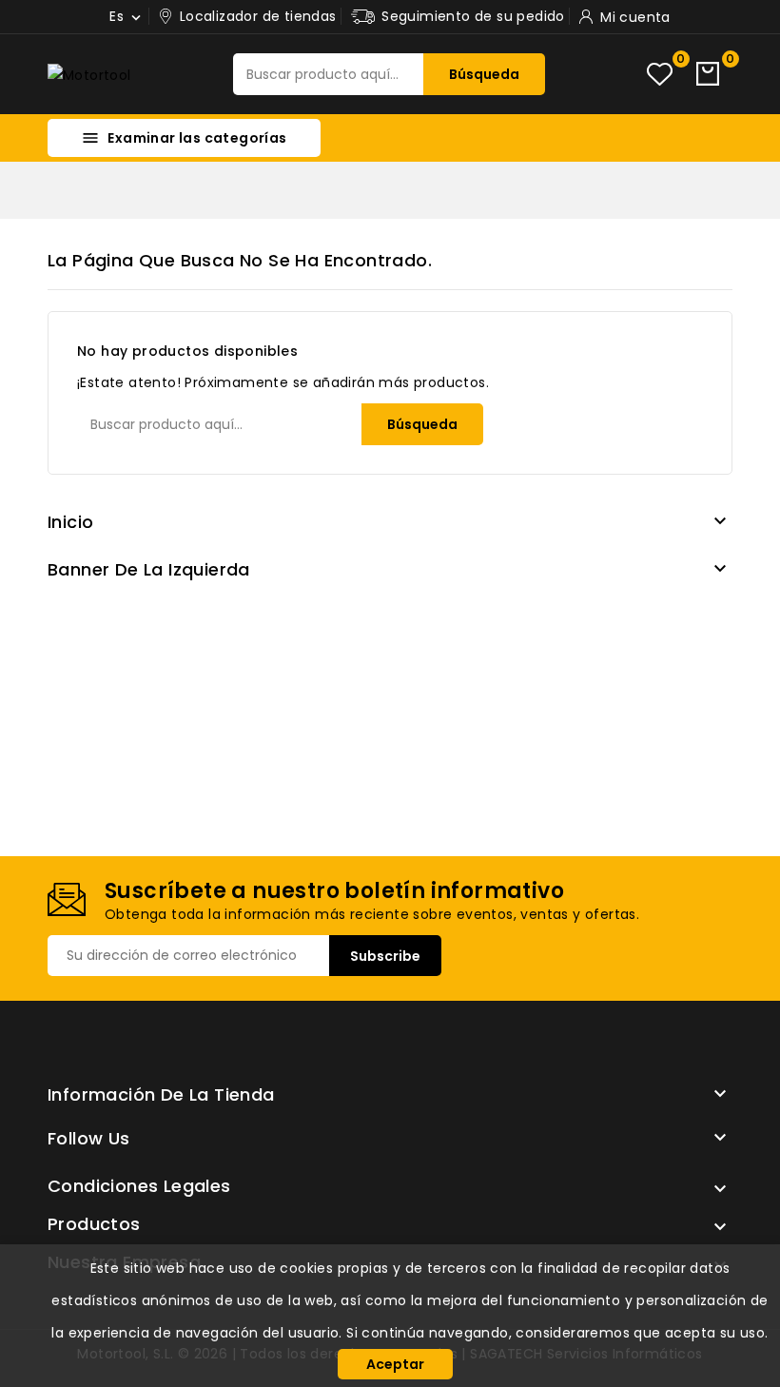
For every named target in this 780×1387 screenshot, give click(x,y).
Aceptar (395, 1364)
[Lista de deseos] (660, 75)
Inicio (70, 522)
